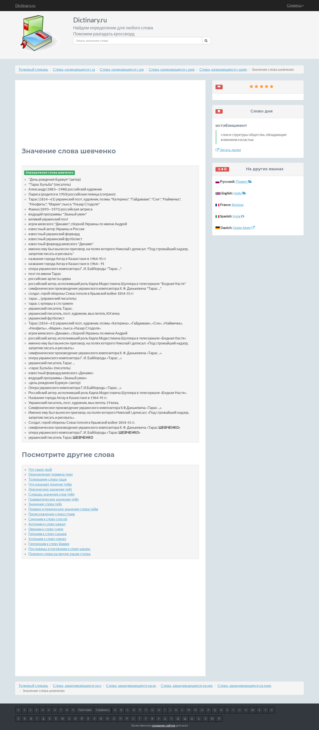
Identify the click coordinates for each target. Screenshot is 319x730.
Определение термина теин (50, 474)
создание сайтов (163, 725)
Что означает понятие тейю (50, 484)
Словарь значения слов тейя (51, 494)
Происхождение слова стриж (51, 514)
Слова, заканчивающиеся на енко (244, 686)
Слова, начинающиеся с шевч (223, 69)
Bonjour (238, 204)
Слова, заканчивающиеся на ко (131, 686)
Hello (237, 193)
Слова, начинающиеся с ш (74, 69)
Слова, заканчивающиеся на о (77, 686)
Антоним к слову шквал (47, 524)
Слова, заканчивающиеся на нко (187, 686)
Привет (242, 181)
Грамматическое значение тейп (53, 499)
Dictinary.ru (25, 5)
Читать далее (230, 150)
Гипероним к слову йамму (48, 544)
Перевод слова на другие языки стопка (59, 554)
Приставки (84, 710)
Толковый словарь (33, 69)
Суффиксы (102, 710)
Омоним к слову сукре (45, 529)
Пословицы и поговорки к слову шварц (59, 549)
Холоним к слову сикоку (47, 539)
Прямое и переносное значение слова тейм (63, 509)
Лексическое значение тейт (50, 489)
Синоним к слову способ (47, 519)
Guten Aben (242, 227)
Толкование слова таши (47, 479)
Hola (237, 216)
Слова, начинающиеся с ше (122, 69)
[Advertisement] (110, 117)
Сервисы (294, 5)
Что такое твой (40, 469)
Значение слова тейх (45, 504)
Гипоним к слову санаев (47, 534)
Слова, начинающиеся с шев (172, 69)
